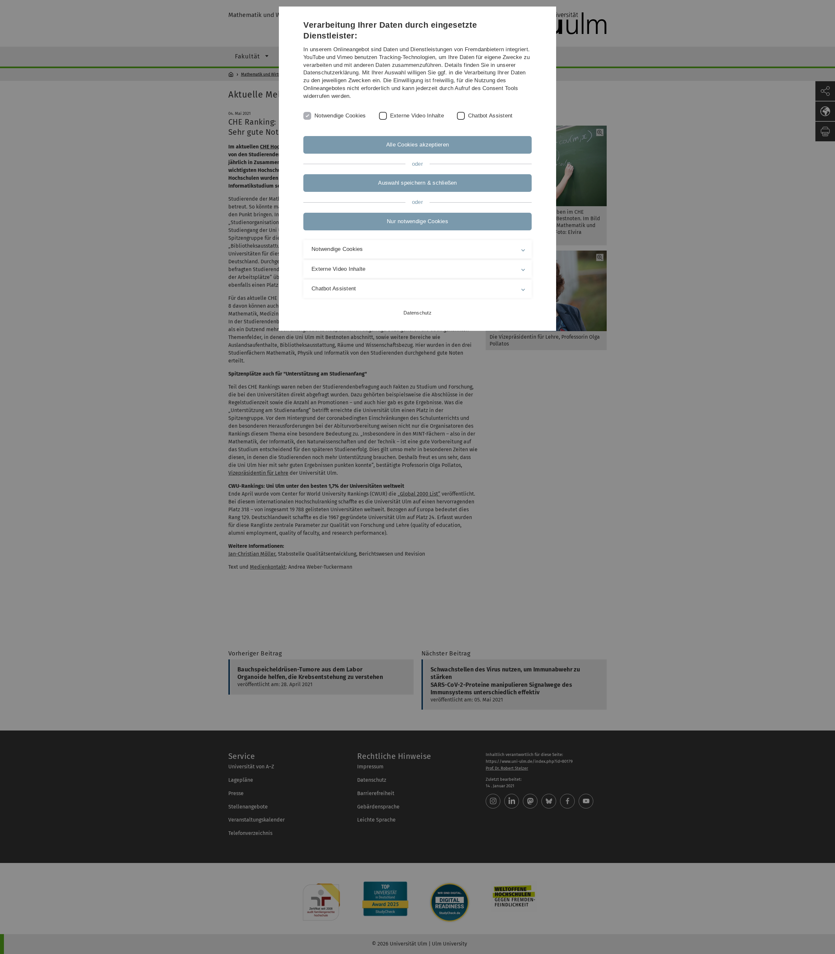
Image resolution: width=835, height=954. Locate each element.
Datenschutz (417, 312)
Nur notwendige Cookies (417, 221)
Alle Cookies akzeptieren (417, 145)
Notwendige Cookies (340, 116)
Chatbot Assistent (490, 116)
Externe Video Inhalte (417, 116)
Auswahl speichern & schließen (417, 183)
